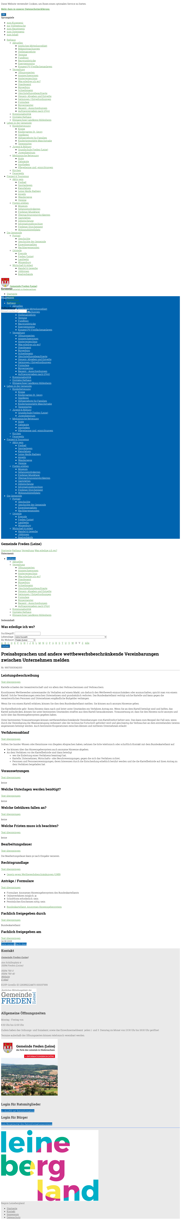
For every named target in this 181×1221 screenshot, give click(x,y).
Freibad (22, 182)
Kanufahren (24, 188)
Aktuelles (17, 42)
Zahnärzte (23, 161)
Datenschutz (13, 1217)
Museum (23, 205)
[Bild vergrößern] (49, 1200)
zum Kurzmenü (15, 22)
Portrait (16, 235)
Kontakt (11, 1211)
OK (3, 14)
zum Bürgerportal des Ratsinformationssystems (26, 1123)
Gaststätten (24, 217)
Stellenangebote (27, 51)
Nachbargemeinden (28, 247)
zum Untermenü (15, 31)
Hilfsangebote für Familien (32, 137)
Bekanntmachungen (29, 48)
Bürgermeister (25, 105)
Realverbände (25, 274)
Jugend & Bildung (21, 146)
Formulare (23, 102)
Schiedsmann (25, 90)
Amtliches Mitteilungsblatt (32, 45)
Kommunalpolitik (21, 113)
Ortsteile (17, 250)
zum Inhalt (12, 34)
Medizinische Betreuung (25, 155)
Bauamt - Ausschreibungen (32, 108)
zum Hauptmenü (16, 28)
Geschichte (24, 238)
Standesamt (24, 84)
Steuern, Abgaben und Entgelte (34, 96)
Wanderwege (25, 196)
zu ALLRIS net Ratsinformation (17, 1110)
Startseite (12, 293)
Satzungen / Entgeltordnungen (34, 99)
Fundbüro (23, 57)
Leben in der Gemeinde (19, 122)
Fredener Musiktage (29, 211)
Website (5, 976)
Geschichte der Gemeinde (32, 241)
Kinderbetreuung (21, 125)
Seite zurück (8, 944)
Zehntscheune (26, 220)
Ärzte (21, 158)
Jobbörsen (23, 271)
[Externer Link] (90, 996)
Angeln (22, 194)
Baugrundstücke (27, 60)
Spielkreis (23, 134)
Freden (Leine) (26, 256)
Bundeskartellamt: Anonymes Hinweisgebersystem (34, 906)
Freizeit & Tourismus (18, 176)
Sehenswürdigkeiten (29, 208)
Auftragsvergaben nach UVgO (34, 110)
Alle (87, 642)
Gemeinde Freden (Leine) (14, 957)
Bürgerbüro (24, 87)
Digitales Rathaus (21, 116)
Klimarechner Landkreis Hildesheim (31, 119)
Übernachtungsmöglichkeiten (34, 214)
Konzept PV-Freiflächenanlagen (35, 66)
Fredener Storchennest (30, 226)
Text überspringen (11, 681)
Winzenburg (24, 262)
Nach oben (21, 944)
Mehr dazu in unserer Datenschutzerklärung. (25, 8)
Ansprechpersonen (28, 75)
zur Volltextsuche (16, 25)
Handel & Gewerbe (28, 268)
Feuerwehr (18, 173)
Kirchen (16, 170)
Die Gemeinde (14, 232)
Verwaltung (18, 69)
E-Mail (4, 979)
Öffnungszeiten (26, 72)
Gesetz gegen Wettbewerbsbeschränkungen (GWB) (34, 874)
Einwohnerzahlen (27, 244)
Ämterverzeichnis (27, 78)
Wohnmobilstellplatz (29, 229)
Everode (22, 253)
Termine (22, 54)
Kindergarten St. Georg (30, 131)
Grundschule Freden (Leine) (33, 149)
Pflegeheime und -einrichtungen (35, 167)
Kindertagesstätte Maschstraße (35, 140)
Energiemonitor (26, 63)
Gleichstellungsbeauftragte (32, 93)
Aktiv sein (17, 179)
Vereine (22, 199)
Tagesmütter (25, 143)
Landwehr (23, 259)
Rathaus (11, 39)
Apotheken (24, 164)
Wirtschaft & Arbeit (22, 265)
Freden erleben (20, 202)
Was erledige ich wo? (29, 81)
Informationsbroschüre (30, 223)
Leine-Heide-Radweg (29, 191)
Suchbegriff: (7, 633)
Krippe (21, 128)
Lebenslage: (7, 636)
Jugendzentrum (26, 152)
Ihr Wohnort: (7, 639)
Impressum (13, 299)
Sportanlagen (25, 185)
